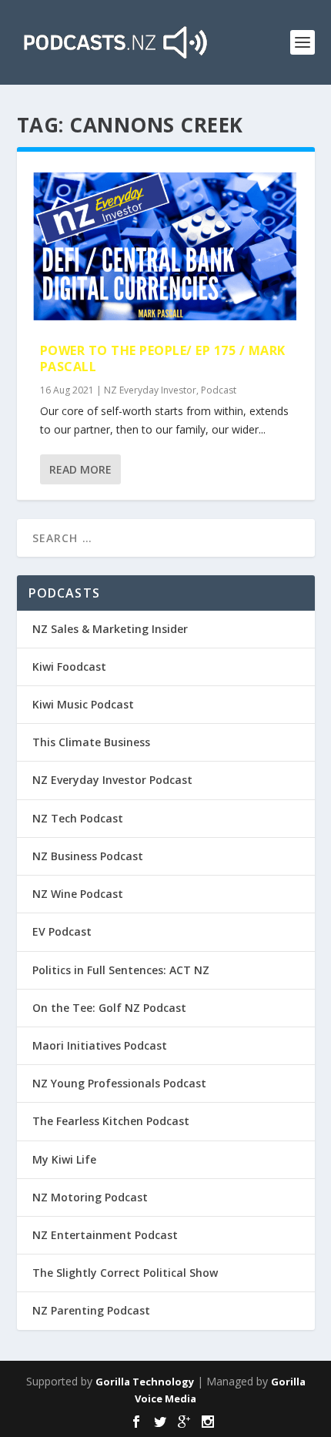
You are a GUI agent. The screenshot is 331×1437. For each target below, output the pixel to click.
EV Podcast (62, 931)
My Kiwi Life (64, 1159)
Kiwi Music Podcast (83, 704)
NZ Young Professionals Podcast (119, 1083)
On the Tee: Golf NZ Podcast (109, 1007)
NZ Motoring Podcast (90, 1197)
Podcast (218, 390)
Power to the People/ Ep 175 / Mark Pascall (163, 358)
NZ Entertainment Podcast (105, 1235)
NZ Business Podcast (87, 856)
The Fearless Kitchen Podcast (110, 1121)
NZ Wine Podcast (77, 893)
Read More (80, 469)
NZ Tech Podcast (77, 818)
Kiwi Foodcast (69, 666)
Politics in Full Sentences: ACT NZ (120, 970)
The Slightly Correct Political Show (125, 1272)
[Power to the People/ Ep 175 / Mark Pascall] (165, 247)
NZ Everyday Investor (150, 390)
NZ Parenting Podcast (91, 1310)
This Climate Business (91, 742)
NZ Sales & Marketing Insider (110, 628)
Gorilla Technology (144, 1381)
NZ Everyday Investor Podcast (112, 779)
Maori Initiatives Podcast (99, 1045)
